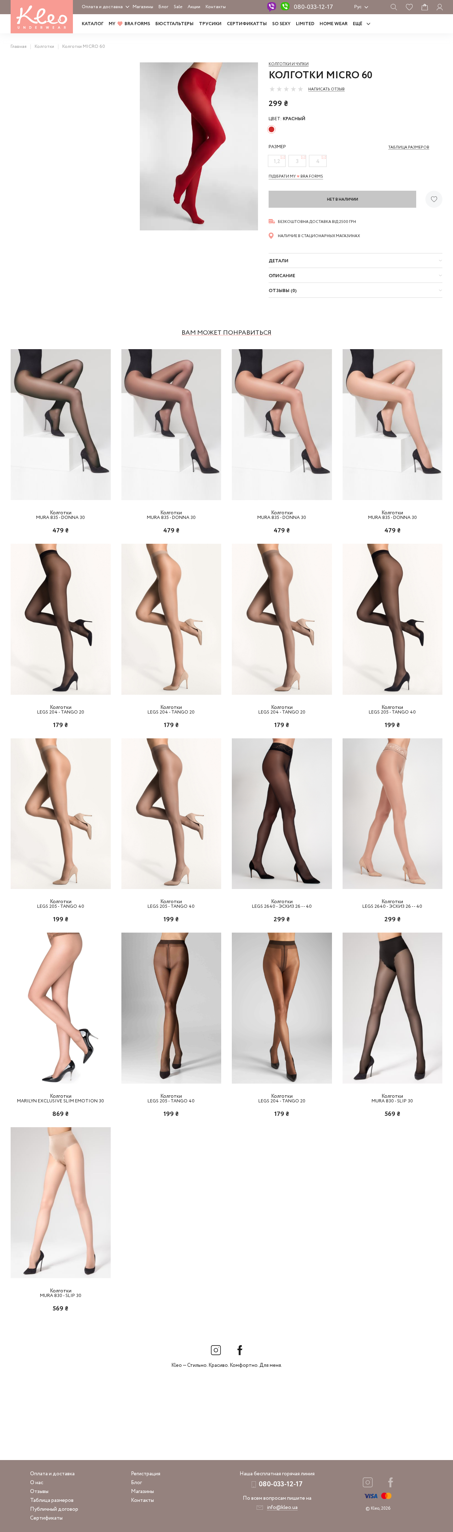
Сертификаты (46, 1518)
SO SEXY (281, 24)
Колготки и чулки (289, 64)
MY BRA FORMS (129, 24)
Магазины (143, 7)
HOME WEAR (334, 24)
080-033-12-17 (313, 7)
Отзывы (39, 1491)
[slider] (286, 88)
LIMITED (305, 24)
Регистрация (145, 1474)
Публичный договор (54, 1509)
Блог (163, 7)
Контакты (216, 7)
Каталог (92, 24)
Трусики (210, 24)
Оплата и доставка (102, 7)
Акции (194, 7)
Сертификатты (247, 24)
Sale (178, 7)
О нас (36, 1483)
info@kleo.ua (282, 1507)
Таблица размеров (52, 1500)
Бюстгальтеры (174, 24)
